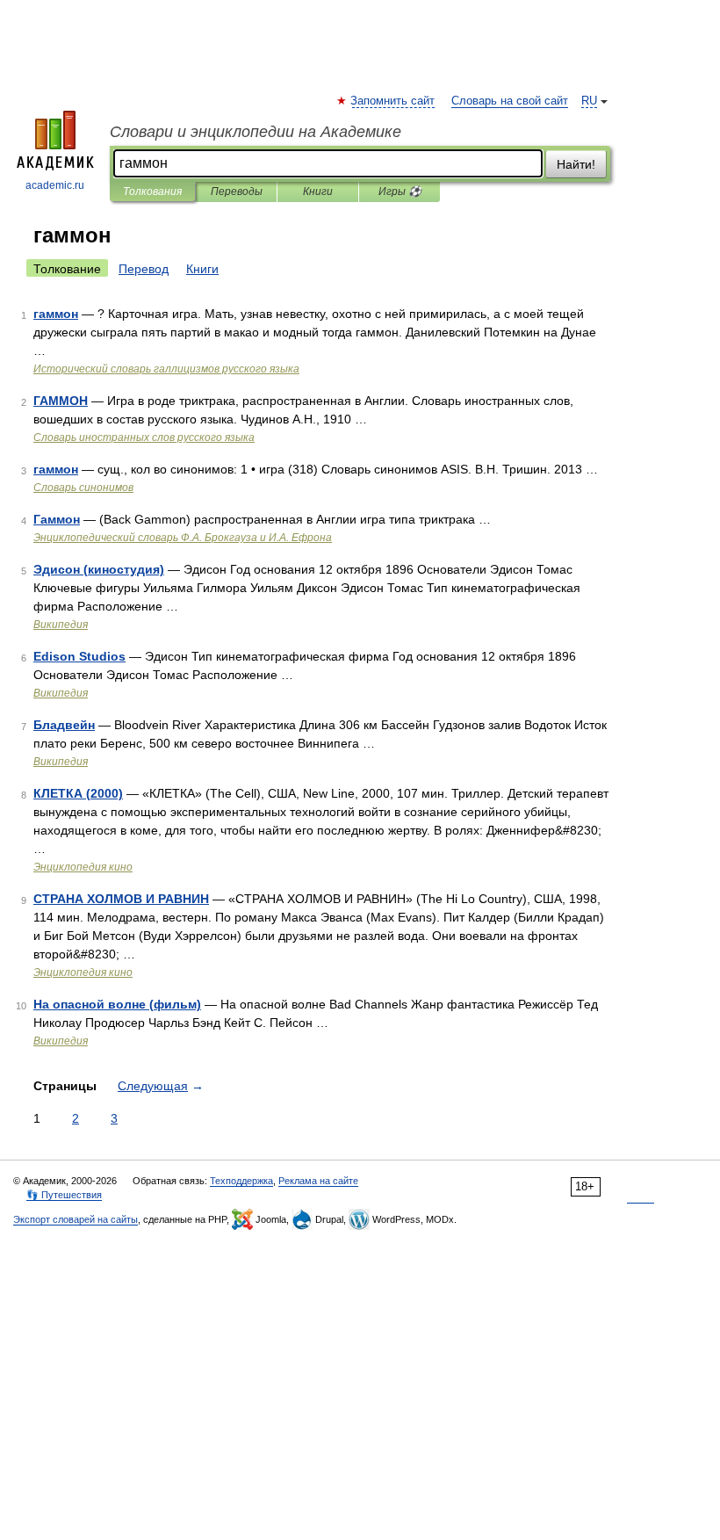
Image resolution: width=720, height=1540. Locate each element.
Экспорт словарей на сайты (75, 1219)
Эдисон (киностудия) (98, 569)
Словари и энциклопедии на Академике (255, 132)
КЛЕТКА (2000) (78, 793)
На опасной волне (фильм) (117, 1004)
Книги (318, 191)
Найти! (576, 164)
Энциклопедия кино (83, 867)
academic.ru (54, 185)
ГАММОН (60, 401)
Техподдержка (241, 1180)
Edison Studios (79, 656)
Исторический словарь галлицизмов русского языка (166, 369)
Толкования (152, 191)
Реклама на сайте (318, 1180)
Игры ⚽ (399, 191)
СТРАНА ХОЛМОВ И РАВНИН (121, 899)
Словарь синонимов (83, 487)
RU (589, 101)
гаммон (55, 314)
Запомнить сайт (393, 101)
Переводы (237, 191)
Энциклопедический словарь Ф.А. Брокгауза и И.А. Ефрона (182, 537)
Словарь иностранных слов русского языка (144, 437)
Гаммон (56, 519)
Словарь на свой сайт (509, 101)
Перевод (144, 269)
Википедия (60, 624)
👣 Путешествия (64, 1194)
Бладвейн (64, 725)
